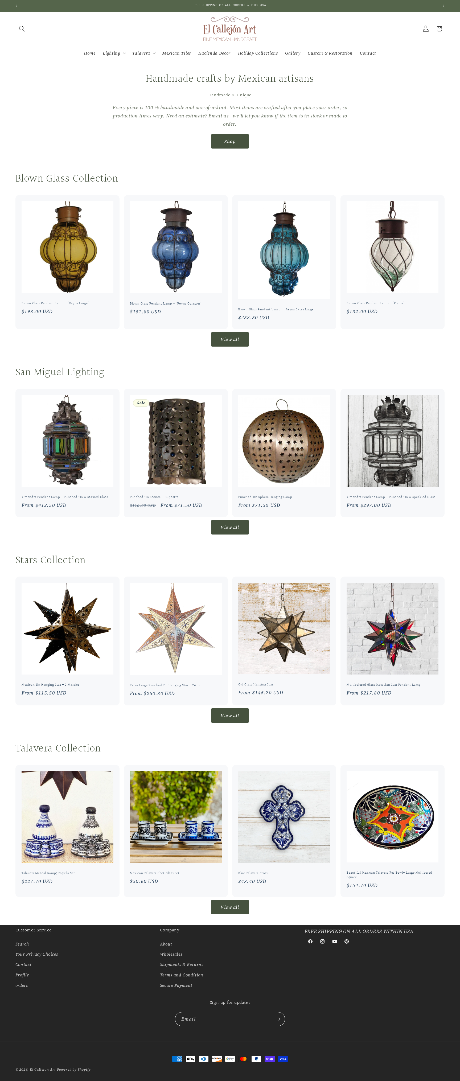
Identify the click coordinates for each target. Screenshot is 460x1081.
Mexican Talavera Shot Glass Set (155, 873)
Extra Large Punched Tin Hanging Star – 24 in (165, 685)
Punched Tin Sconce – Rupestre (154, 497)
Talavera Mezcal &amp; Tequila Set (48, 873)
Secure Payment (176, 985)
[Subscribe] (278, 1019)
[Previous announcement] (16, 6)
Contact (23, 964)
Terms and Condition (181, 975)
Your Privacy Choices (36, 954)
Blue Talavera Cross (253, 873)
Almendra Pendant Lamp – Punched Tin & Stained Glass (65, 497)
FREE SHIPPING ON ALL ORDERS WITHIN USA (359, 931)
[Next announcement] (443, 6)
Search (22, 944)
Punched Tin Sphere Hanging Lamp (265, 497)
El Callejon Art (43, 1069)
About (166, 944)
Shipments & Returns (181, 964)
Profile (22, 975)
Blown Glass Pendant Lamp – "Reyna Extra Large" (276, 309)
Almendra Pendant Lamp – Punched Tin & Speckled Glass (391, 497)
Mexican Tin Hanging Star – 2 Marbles (51, 685)
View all (230, 339)
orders (21, 985)
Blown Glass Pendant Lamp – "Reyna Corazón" (165, 304)
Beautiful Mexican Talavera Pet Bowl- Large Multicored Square (389, 874)
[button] (22, 29)
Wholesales (171, 954)
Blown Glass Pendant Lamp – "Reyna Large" (55, 303)
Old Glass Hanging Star (255, 685)
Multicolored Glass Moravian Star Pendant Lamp (384, 685)
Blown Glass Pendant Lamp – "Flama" (375, 303)
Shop (230, 141)
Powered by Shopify (74, 1069)
